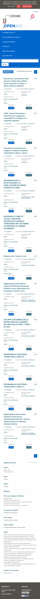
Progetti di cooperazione (11, 99)
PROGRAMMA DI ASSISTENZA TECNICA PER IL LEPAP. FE (15, 355)
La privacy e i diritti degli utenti (8, 591)
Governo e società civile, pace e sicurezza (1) (16, 505)
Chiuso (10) (7, 470)
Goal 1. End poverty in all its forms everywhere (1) (17, 543)
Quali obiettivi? (7, 55)
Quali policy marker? (8, 51)
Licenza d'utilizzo (6, 594)
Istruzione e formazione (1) (11, 504)
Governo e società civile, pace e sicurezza (28, 197)
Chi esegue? (5, 46)
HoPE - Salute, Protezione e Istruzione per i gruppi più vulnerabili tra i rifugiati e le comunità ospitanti (15, 117)
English (36, 11)
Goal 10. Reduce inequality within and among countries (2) (19, 538)
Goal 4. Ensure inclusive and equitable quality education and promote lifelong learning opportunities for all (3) (19, 535)
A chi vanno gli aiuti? (8, 32)
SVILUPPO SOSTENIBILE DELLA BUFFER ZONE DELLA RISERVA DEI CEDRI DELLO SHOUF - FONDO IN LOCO (17, 323)
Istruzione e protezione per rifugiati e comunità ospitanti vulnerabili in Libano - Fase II (16, 150)
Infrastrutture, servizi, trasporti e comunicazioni (28, 300)
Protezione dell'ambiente (28, 336)
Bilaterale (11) (8, 573)
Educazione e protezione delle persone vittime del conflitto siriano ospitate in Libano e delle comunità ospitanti (16, 82)
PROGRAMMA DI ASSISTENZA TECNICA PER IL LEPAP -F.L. (15, 385)
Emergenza (24, 95)
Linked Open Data (26, 590)
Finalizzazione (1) (9, 472)
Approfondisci (27, 6)
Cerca (5, 64)
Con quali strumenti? (9, 42)
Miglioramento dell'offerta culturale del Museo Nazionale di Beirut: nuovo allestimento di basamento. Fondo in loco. (16, 287)
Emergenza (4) (8, 498)
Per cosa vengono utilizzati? (11, 37)
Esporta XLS (8, 72)
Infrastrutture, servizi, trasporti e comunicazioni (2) (18, 502)
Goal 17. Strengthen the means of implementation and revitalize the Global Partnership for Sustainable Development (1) (18, 560)
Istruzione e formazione (28, 265)
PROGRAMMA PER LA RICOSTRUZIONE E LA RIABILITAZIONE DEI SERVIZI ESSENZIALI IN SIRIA (15, 184)
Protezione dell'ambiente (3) (12, 500)
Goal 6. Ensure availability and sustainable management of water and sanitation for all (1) (20, 564)
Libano (5, 94)
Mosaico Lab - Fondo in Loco (15, 256)
